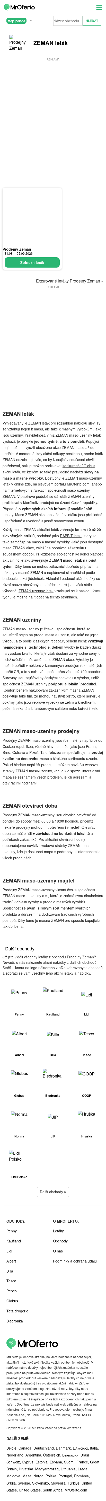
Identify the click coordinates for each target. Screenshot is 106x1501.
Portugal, (66, 1475)
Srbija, (12, 1483)
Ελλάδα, (81, 1448)
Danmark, (64, 1448)
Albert (11, 1261)
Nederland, (15, 1455)
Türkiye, (75, 1483)
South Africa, (54, 1490)
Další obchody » (53, 1192)
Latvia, (83, 1468)
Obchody (60, 1240)
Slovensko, (41, 1483)
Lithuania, (69, 1468)
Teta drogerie (17, 1310)
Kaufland (13, 1240)
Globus (12, 1300)
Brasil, (86, 1455)
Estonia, (43, 1461)
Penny (11, 1230)
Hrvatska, (27, 1468)
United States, (31, 1490)
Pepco (11, 1290)
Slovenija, (59, 1483)
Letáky (58, 1230)
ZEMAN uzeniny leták (36, 590)
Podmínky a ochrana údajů (75, 1261)
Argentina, (34, 1455)
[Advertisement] (53, 115)
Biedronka (14, 1320)
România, (82, 1475)
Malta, (27, 1475)
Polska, (52, 1475)
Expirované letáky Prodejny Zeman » (69, 281)
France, (83, 1461)
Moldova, (14, 1475)
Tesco (11, 1280)
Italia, (94, 1448)
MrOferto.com (76, 1490)
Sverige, (25, 1483)
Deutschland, (44, 1448)
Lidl (9, 1250)
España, (57, 1461)
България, (71, 1455)
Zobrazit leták (32, 262)
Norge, (39, 1475)
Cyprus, (29, 1461)
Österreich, (52, 1455)
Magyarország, (48, 1468)
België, (12, 1448)
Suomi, (70, 1461)
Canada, (26, 1448)
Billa (9, 1271)
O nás (58, 1250)
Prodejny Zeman (17, 249)
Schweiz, (14, 1461)
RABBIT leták (71, 535)
